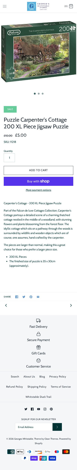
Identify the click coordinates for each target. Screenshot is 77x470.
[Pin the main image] (31, 296)
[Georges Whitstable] (38, 6)
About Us (29, 376)
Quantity (8, 150)
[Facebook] (32, 409)
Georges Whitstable (23, 438)
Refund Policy (14, 386)
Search (15, 376)
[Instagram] (45, 409)
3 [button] (42, 94)
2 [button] (38, 94)
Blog (42, 376)
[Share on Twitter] (23, 296)
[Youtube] (38, 409)
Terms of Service (61, 386)
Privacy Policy (57, 376)
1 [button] (34, 94)
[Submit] (57, 427)
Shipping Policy (37, 386)
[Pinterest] (51, 409)
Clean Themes (51, 438)
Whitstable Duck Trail (38, 396)
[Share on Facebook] (16, 296)
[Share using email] (38, 296)
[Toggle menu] (4, 6)
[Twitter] (25, 409)
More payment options (38, 190)
